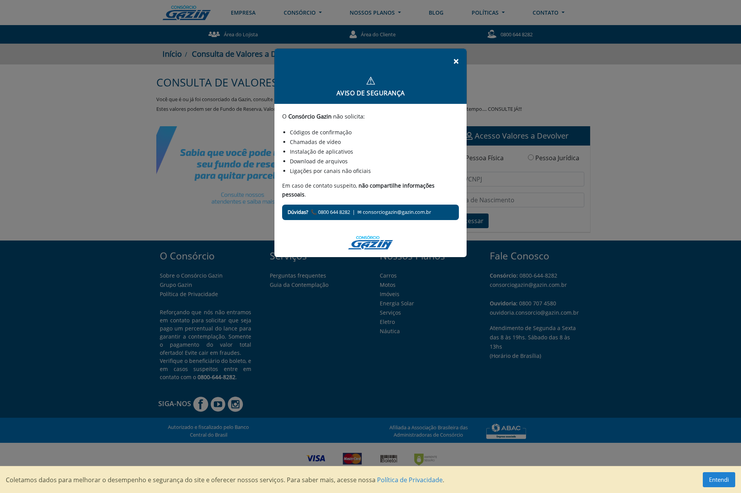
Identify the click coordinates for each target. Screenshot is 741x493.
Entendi (719, 479)
